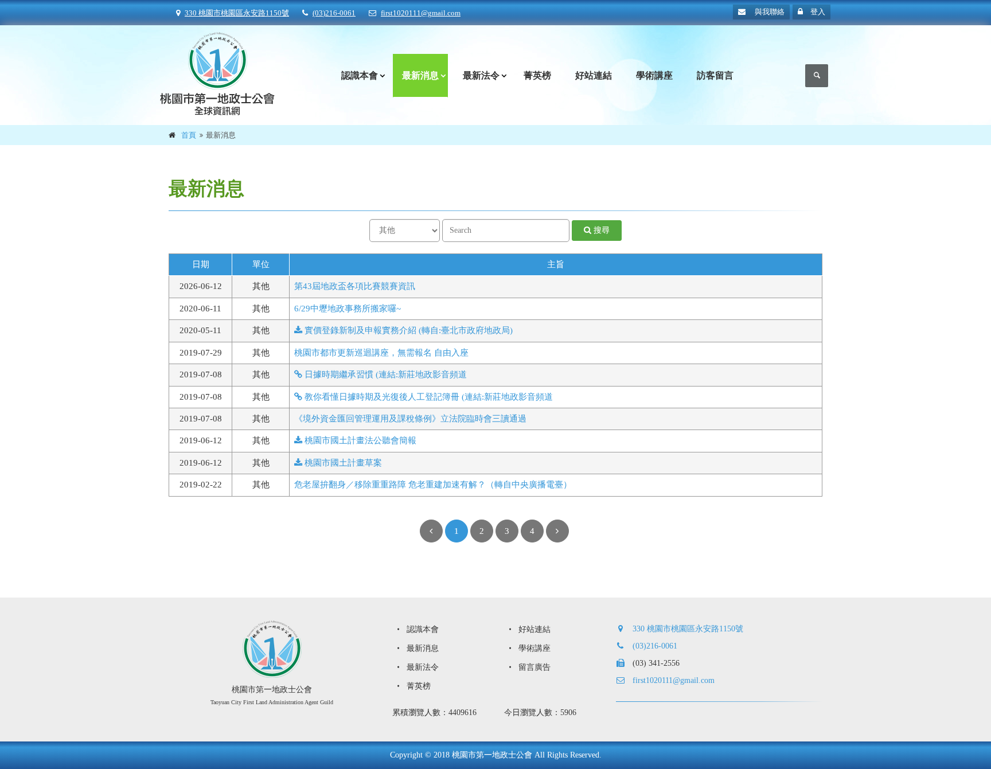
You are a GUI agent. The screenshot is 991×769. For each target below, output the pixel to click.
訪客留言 (715, 75)
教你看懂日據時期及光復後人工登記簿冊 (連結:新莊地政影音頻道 (427, 396)
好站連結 (593, 75)
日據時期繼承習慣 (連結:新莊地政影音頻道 (384, 374)
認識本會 (359, 75)
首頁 (188, 135)
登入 (817, 11)
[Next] (557, 531)
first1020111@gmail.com (421, 13)
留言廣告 (533, 667)
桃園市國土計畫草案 (342, 462)
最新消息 (420, 75)
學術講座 (654, 75)
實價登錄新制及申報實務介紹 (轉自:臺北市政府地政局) (407, 330)
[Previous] (431, 531)
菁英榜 (537, 75)
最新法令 (481, 75)
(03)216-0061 (334, 13)
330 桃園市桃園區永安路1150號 (237, 13)
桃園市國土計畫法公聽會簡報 (359, 440)
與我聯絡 (769, 11)
